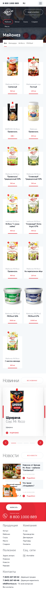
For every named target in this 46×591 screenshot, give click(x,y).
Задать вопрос (33, 12)
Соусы (25, 22)
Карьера (6, 565)
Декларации (28, 537)
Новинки (6, 559)
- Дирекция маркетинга (21, 580)
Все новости (32, 455)
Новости (6, 562)
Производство (28, 534)
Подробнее (14, 433)
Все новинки (32, 380)
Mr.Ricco (22, 43)
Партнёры (27, 541)
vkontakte (30, 555)
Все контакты (8, 587)
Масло (7, 26)
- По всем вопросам (18, 584)
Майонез (8, 22)
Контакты (27, 544)
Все (5, 43)
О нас (25, 531)
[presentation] (5, 443)
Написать (14, 507)
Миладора (13, 43)
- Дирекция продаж (19, 577)
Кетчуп (17, 22)
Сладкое (35, 22)
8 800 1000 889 (11, 3)
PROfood (29, 43)
